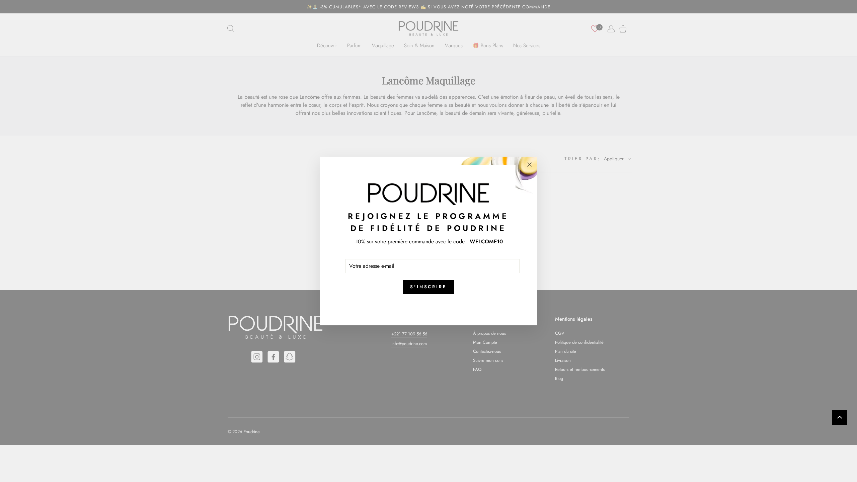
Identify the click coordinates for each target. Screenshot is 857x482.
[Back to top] (839, 417)
